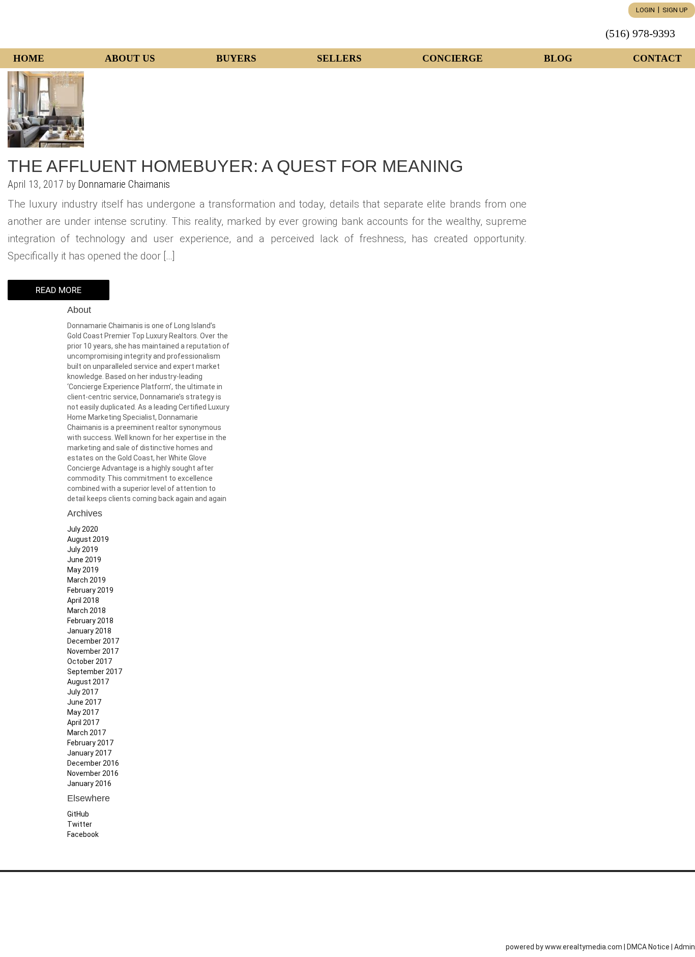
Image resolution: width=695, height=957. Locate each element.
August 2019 (88, 539)
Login (645, 10)
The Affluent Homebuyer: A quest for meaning (235, 166)
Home (28, 58)
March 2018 (86, 610)
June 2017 (84, 702)
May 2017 (83, 712)
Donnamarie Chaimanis (124, 184)
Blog (558, 58)
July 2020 (82, 529)
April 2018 (83, 600)
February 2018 (90, 621)
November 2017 (93, 651)
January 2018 (89, 631)
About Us (130, 58)
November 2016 (93, 773)
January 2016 (89, 783)
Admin (684, 947)
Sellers (339, 58)
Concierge (452, 58)
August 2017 (88, 682)
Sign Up (674, 10)
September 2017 (94, 672)
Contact (657, 58)
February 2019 (90, 590)
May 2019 (83, 570)
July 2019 (82, 549)
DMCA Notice (648, 947)
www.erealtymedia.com (583, 947)
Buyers (236, 58)
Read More (58, 290)
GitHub (78, 814)
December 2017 (93, 641)
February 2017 (90, 743)
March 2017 (86, 733)
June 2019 (84, 560)
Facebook (83, 834)
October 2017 (89, 661)
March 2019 (86, 580)
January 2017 (89, 753)
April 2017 (83, 722)
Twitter (79, 824)
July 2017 (82, 692)
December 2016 (93, 763)
